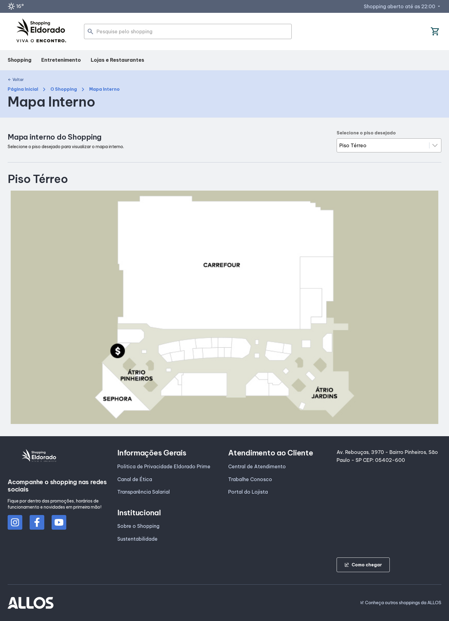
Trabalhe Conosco (250, 479)
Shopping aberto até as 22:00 (402, 6)
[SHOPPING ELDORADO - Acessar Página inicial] (41, 31)
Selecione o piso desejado (366, 133)
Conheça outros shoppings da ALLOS (400, 602)
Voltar (16, 80)
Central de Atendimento (257, 466)
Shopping (19, 60)
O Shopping (63, 89)
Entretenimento (61, 60)
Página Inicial (23, 89)
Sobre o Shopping (138, 526)
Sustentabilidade (137, 539)
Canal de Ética (134, 479)
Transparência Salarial (143, 492)
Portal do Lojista (248, 492)
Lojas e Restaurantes (117, 60)
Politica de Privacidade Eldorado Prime (163, 466)
